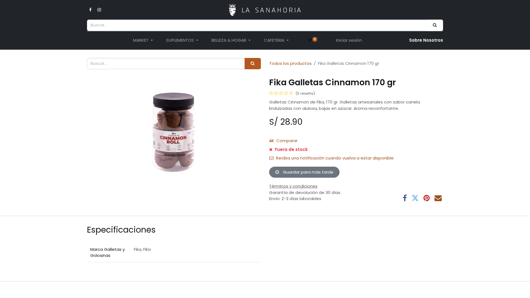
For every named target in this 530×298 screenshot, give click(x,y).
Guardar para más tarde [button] (307, 172)
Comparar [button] (287, 140)
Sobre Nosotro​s (426, 40)
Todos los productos (290, 63)
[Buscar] (435, 25)
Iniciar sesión (349, 40)
